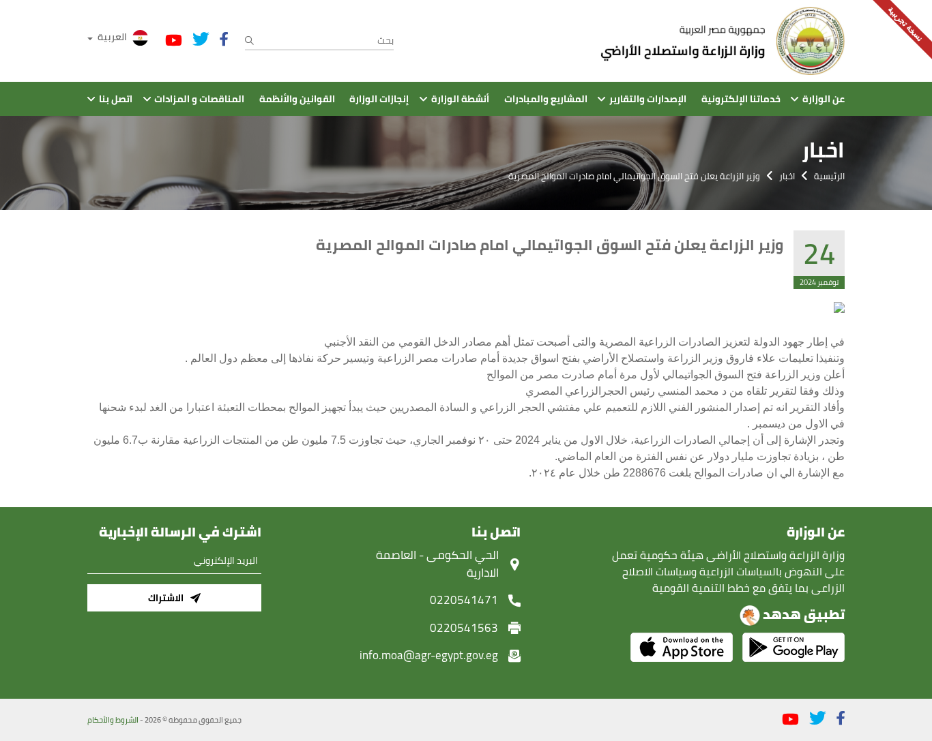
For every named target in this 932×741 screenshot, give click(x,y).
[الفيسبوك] (224, 39)
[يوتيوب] (173, 40)
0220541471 (464, 600)
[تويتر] (200, 39)
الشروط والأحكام (113, 720)
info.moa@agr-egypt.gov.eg (429, 655)
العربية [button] (112, 37)
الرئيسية (829, 176)
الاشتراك (166, 598)
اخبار (787, 176)
